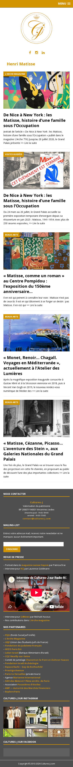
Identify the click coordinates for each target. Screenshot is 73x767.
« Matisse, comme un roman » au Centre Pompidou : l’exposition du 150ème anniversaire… (33, 283)
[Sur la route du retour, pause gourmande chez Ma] (14, 717)
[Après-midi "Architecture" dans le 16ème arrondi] (36, 717)
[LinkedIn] (43, 52)
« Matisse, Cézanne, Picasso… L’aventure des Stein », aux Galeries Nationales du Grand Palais (33, 451)
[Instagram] (37, 52)
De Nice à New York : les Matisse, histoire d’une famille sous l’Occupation (34, 120)
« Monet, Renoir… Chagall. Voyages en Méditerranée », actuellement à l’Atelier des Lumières (31, 365)
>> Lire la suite (29, 143)
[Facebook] (30, 52)
